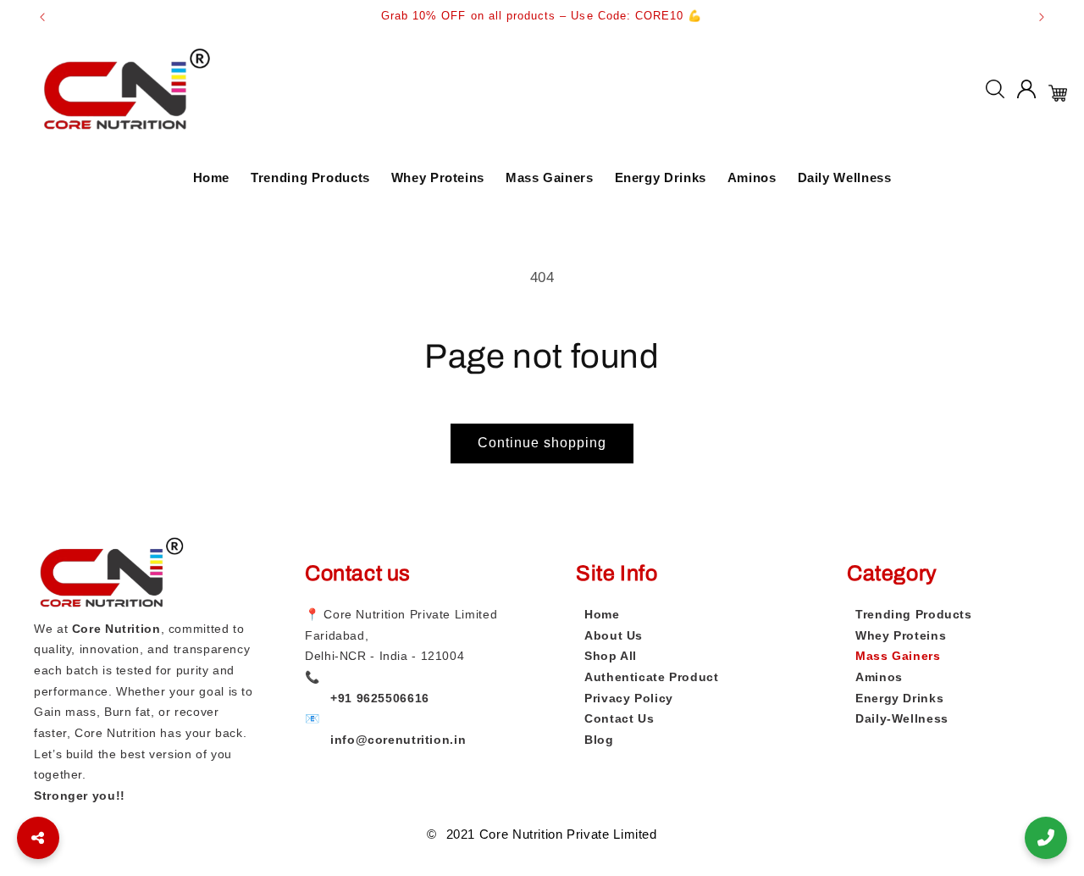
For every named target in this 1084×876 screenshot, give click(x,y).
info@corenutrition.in (398, 739)
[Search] (995, 93)
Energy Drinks (660, 177)
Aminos (752, 177)
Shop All (610, 656)
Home (211, 177)
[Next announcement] (1041, 17)
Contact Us (619, 718)
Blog (599, 739)
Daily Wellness (845, 177)
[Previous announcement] (42, 17)
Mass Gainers (550, 177)
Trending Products (310, 177)
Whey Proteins (437, 177)
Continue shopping (542, 442)
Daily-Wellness (901, 718)
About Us (613, 635)
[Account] (1026, 93)
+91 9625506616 (379, 698)
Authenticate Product (651, 677)
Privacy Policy (628, 698)
